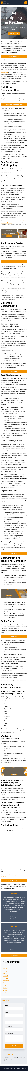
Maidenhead (6, 980)
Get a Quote (13, 33)
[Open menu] (25, 2)
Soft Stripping (4, 72)
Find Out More (14, 261)
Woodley (9, 875)
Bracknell (3, 877)
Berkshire (3, 875)
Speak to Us (14, 553)
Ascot (4, 985)
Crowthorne (22, 875)
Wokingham (15, 875)
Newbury (5, 987)
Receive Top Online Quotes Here (14, 880)
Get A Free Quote (14, 955)
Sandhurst (5, 978)
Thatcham (5, 983)
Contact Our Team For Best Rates (14, 104)
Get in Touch (14, 371)
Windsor (5, 990)
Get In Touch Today (14, 56)
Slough (4, 992)
